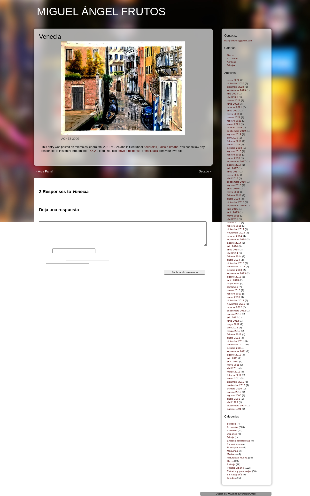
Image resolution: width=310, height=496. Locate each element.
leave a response (129, 151)
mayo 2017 (233, 175)
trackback (151, 151)
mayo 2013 (233, 283)
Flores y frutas (235, 447)
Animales (232, 430)
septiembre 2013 (236, 273)
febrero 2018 (234, 154)
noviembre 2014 (236, 232)
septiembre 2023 (236, 90)
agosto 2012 (234, 314)
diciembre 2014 (235, 229)
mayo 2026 (233, 80)
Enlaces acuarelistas (238, 440)
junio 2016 (233, 188)
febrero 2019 (234, 141)
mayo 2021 (233, 114)
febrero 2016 (234, 195)
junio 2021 (233, 110)
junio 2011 (233, 361)
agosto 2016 (234, 185)
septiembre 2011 (236, 351)
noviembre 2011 (236, 344)
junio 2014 (233, 249)
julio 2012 (232, 317)
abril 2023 (232, 97)
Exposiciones (234, 444)
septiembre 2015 (236, 205)
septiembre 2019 (236, 131)
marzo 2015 (233, 222)
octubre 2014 (234, 236)
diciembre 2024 (235, 86)
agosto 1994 (234, 409)
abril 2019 (232, 137)
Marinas (231, 454)
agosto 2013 (234, 276)
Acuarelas (150, 147)
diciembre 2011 (235, 341)
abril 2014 (232, 253)
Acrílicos (231, 62)
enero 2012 (233, 337)
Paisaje (231, 464)
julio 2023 (232, 93)
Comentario (47, 220)
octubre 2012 (234, 307)
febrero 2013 (234, 293)
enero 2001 (233, 398)
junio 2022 (233, 103)
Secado (204, 171)
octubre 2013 (234, 270)
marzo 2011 (233, 371)
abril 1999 (232, 402)
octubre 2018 (234, 148)
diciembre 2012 (235, 300)
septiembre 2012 (236, 310)
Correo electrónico (52, 258)
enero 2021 (233, 124)
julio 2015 (232, 209)
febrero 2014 (234, 256)
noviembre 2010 (236, 385)
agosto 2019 (234, 134)
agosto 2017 (234, 164)
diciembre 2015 (235, 202)
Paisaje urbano (168, 147)
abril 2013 (232, 287)
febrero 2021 (234, 120)
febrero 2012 (234, 334)
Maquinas (232, 451)
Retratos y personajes (239, 471)
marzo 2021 (233, 117)
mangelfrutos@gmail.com (238, 40)
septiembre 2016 (236, 181)
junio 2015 (233, 212)
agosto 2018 (234, 151)
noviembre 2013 (236, 266)
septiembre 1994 (236, 405)
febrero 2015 (234, 226)
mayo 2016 (233, 192)
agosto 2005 (234, 395)
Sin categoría (234, 474)
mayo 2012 (233, 324)
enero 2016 (233, 198)
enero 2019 (233, 144)
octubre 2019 (234, 127)
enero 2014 (233, 259)
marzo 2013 (233, 290)
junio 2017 (233, 171)
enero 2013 (233, 297)
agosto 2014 (234, 242)
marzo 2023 (233, 100)
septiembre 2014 (236, 239)
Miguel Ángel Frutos (101, 11)
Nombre (45, 251)
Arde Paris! (45, 171)
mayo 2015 (233, 215)
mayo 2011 (233, 365)
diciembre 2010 (235, 381)
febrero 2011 (234, 375)
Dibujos (231, 65)
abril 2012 (232, 327)
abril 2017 (232, 178)
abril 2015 (232, 219)
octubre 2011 (234, 348)
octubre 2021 (234, 107)
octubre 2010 (234, 388)
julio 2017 (232, 168)
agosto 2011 (234, 354)
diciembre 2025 (235, 83)
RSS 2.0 (92, 151)
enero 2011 (233, 378)
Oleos (230, 55)
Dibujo (230, 437)
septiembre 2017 (236, 161)
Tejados (231, 478)
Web (42, 266)
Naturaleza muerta (237, 457)
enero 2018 (233, 158)
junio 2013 (233, 280)
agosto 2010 (234, 392)
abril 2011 (232, 368)
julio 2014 (232, 246)
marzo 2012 (233, 331)
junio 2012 (233, 320)
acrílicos (231, 423)
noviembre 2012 (236, 303)
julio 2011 (232, 358)
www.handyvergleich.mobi (242, 493)
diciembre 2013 (235, 263)
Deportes (232, 434)
